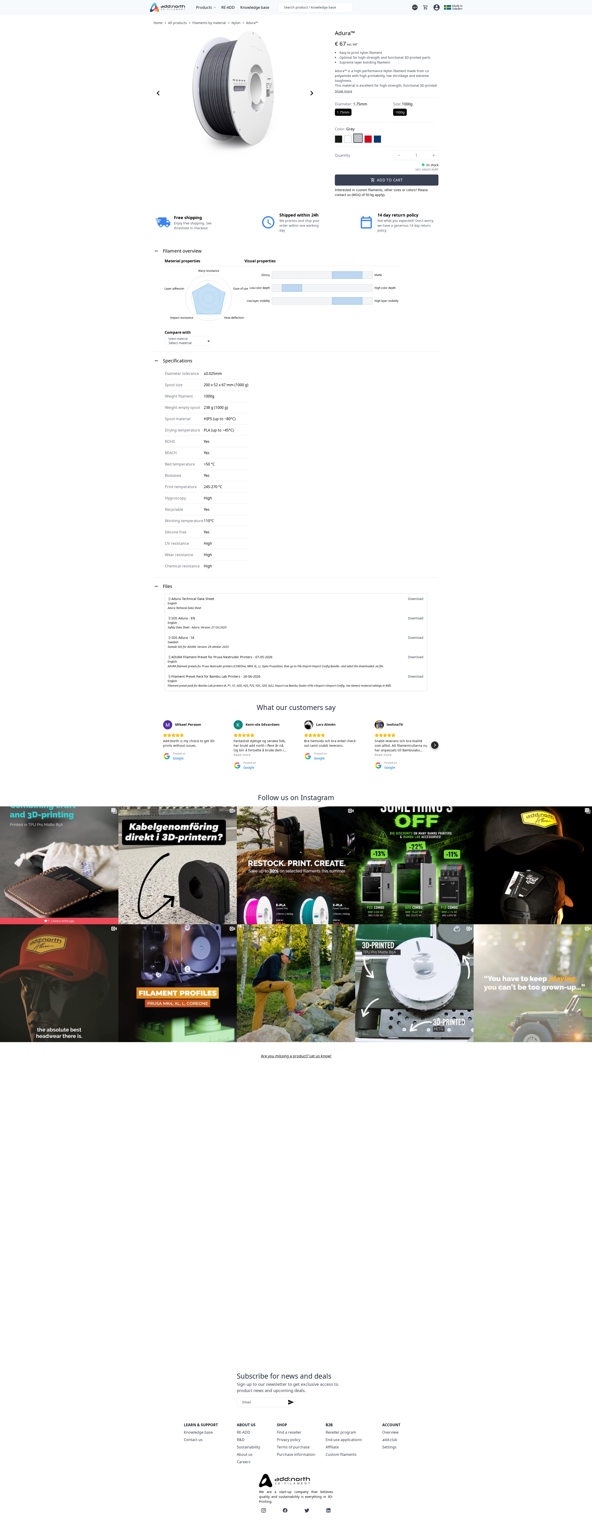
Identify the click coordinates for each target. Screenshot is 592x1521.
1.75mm (343, 112)
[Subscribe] (291, 1402)
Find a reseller (289, 1432)
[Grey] (358, 138)
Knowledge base (254, 7)
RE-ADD (228, 7)
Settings (389, 1447)
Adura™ (252, 23)
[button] (157, 745)
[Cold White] (348, 139)
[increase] (433, 155)
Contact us (193, 1439)
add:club (389, 1439)
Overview (390, 1432)
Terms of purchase (293, 1447)
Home (158, 23)
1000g (400, 112)
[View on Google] (167, 724)
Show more (343, 91)
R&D (241, 1439)
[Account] (436, 7)
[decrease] (399, 155)
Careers (243, 1461)
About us (245, 1454)
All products (177, 23)
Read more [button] (242, 755)
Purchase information (296, 1454)
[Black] (338, 139)
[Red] (368, 139)
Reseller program (341, 1432)
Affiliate (332, 1447)
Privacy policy (288, 1439)
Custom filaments (341, 1454)
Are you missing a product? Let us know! (296, 1056)
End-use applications (344, 1439)
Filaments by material (209, 23)
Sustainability (248, 1447)
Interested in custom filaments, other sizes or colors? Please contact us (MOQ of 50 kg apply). (381, 192)
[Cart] (425, 7)
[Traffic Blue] (377, 139)
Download (415, 599)
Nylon (235, 23)
